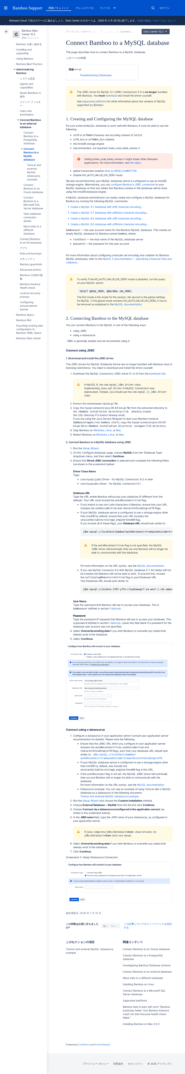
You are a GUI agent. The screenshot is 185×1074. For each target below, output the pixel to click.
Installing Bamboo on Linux (138, 984)
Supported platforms (94, 101)
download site (157, 373)
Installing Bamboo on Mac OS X (141, 1023)
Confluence (84, 1044)
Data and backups (31, 253)
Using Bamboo (24, 58)
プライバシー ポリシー (96, 1063)
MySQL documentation (128, 304)
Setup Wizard (91, 448)
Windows (98, 430)
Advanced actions (30, 269)
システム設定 (27, 78)
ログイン (165, 7)
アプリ (23, 248)
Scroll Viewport (102, 1044)
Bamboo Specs (25, 314)
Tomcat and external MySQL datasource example (34, 172)
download (111, 95)
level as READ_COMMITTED (120, 170)
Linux (108, 430)
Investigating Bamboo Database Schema (147, 965)
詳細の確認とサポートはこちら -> (156, 20)
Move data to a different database (32, 230)
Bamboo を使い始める (29, 44)
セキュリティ (27, 258)
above (116, 608)
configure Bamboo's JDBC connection (133, 184)
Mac (118, 430)
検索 (153, 8)
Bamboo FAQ (23, 320)
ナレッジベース (85, 7)
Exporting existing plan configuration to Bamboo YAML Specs (29, 329)
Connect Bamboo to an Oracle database (33, 188)
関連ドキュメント (59, 7)
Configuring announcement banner (28, 306)
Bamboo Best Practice (29, 63)
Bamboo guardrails (31, 264)
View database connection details (32, 217)
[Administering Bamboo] (114, 31)
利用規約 (118, 1063)
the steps (135, 162)
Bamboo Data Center (28, 338)
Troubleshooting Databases (96, 75)
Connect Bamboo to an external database (30, 123)
